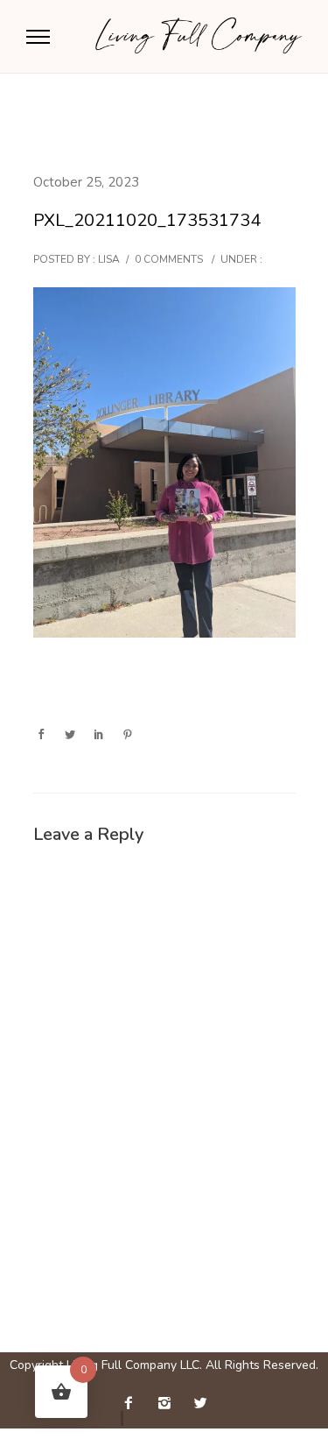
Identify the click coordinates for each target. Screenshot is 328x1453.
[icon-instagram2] (168, 1403)
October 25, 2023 (86, 182)
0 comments (169, 259)
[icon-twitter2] (200, 1403)
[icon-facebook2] (133, 1403)
